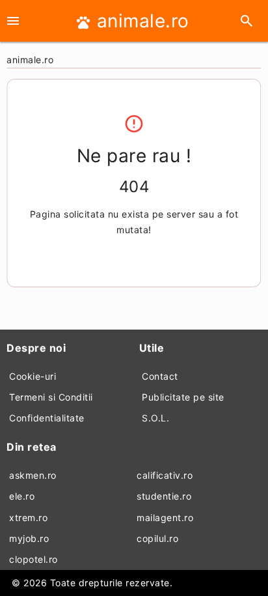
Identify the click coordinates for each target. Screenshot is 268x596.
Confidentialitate (47, 417)
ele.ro (21, 496)
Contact (160, 376)
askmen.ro (33, 475)
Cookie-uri (32, 376)
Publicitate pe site (183, 397)
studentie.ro (164, 496)
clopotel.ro (33, 559)
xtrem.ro (28, 517)
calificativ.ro (165, 475)
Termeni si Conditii (51, 397)
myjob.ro (29, 538)
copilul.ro (157, 538)
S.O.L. (155, 417)
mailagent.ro (165, 517)
